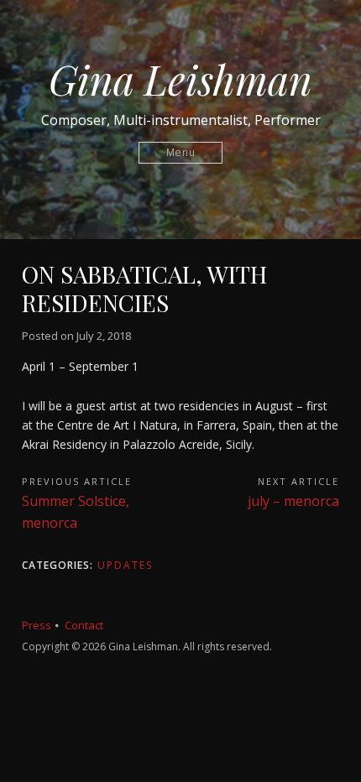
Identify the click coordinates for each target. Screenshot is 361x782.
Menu (181, 152)
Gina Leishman (180, 79)
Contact (84, 625)
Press (36, 625)
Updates (125, 565)
